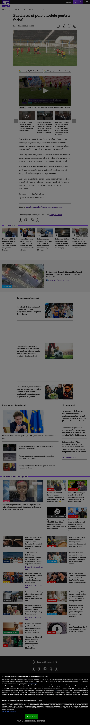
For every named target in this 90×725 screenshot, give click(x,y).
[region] (45, 699)
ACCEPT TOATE (31, 716)
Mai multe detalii (32, 683)
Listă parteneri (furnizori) (9, 711)
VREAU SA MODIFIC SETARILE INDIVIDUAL (31, 721)
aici (56, 690)
